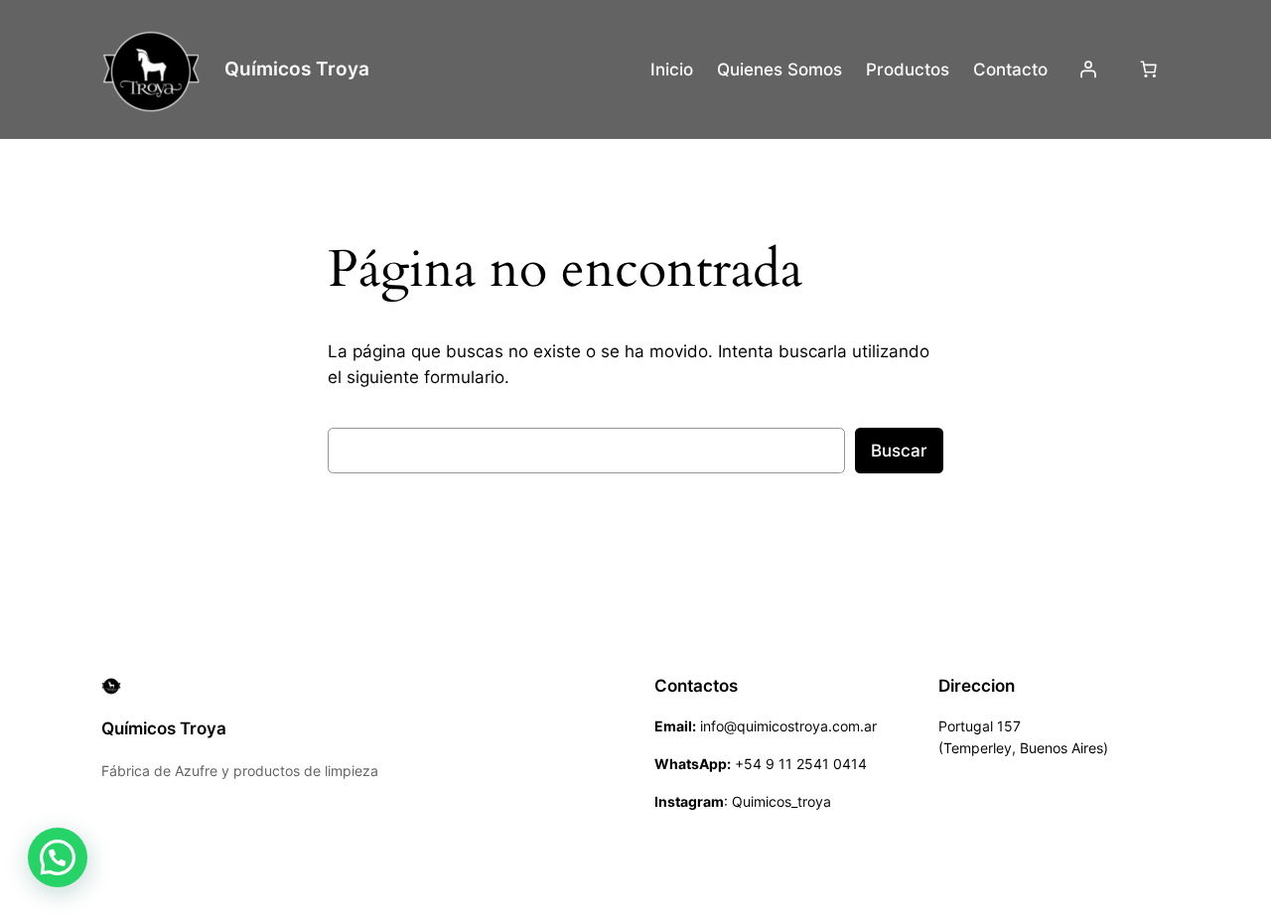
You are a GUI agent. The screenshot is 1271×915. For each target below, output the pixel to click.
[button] (57, 857)
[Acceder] (1087, 69)
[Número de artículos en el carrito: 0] (1149, 69)
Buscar (899, 450)
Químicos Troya (296, 68)
